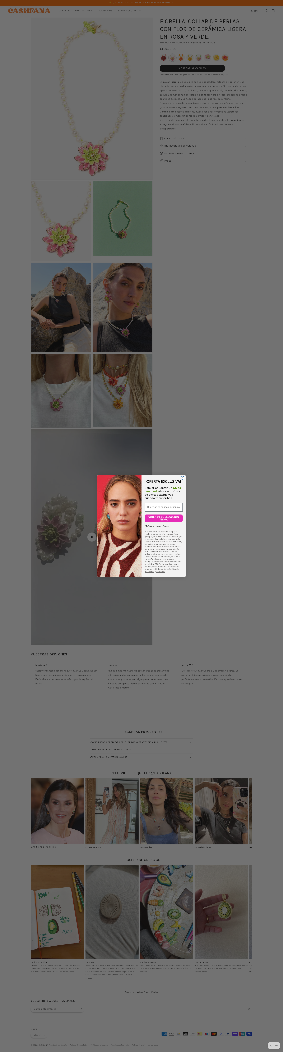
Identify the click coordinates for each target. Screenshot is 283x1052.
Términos (160, 571)
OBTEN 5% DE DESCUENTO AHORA (163, 518)
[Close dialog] (182, 477)
